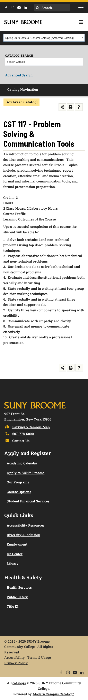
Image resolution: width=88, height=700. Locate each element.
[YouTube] (19, 7)
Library (13, 563)
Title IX (12, 606)
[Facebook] (6, 7)
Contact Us (20, 440)
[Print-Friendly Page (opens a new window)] (70, 107)
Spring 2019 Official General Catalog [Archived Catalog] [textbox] (39, 37)
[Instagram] (12, 7)
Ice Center (14, 554)
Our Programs (18, 482)
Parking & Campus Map (31, 427)
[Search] (80, 62)
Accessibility (14, 657)
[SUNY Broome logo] (23, 21)
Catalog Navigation (22, 89)
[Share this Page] (62, 107)
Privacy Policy (15, 663)
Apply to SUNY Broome (25, 473)
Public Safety (17, 597)
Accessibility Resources (25, 525)
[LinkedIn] (25, 7)
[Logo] (35, 401)
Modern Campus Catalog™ (53, 694)
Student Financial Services (28, 501)
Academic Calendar (22, 463)
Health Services (19, 587)
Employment (17, 544)
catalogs (19, 683)
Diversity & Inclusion (23, 535)
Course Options (19, 492)
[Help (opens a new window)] (79, 107)
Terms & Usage (39, 657)
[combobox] (44, 38)
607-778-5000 (23, 434)
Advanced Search (19, 75)
